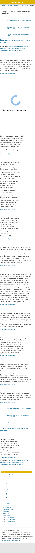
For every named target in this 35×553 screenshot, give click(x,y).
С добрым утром (10, 519)
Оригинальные (20, 48)
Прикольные (11, 50)
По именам (9, 476)
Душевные (25, 46)
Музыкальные (9, 495)
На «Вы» (13, 48)
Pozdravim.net (9, 532)
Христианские (19, 50)
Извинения (6, 513)
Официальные (4, 50)
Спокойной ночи (10, 521)
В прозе (9, 46)
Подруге (8, 499)
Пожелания (6, 515)
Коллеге (8, 505)
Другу (7, 497)
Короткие (2, 48)
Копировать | (4, 73)
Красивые (8, 48)
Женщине (8, 503)
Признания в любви (8, 509)
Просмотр (11, 73)
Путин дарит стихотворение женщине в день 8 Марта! (18, 27)
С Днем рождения (8, 474)
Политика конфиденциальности (11, 540)
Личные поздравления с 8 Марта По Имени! (19, 20)
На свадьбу (6, 511)
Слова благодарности (9, 507)
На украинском (10, 489)
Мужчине (8, 501)
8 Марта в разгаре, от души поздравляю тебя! (18, 35)
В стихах (14, 46)
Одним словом (10, 517)
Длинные (19, 46)
